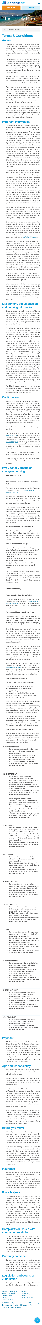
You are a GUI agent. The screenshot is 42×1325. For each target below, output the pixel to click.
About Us (24, 1292)
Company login (7, 1296)
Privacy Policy (25, 1294)
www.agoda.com (11, 435)
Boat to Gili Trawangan (9, 1292)
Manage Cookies (7, 1300)
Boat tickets (11, 8)
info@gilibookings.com (30, 237)
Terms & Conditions (8, 1294)
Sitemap (4, 1298)
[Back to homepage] (4, 30)
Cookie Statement (27, 1298)
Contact (23, 1296)
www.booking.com (12, 442)
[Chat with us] (37, 1320)
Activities (31, 8)
